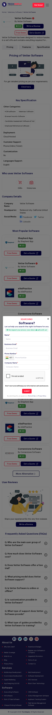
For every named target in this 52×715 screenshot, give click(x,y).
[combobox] (9, 357)
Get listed (38, 5)
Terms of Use (31, 396)
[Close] (48, 319)
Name (7, 335)
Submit (27, 391)
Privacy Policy (42, 396)
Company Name (11, 363)
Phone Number (11, 353)
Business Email (11, 344)
